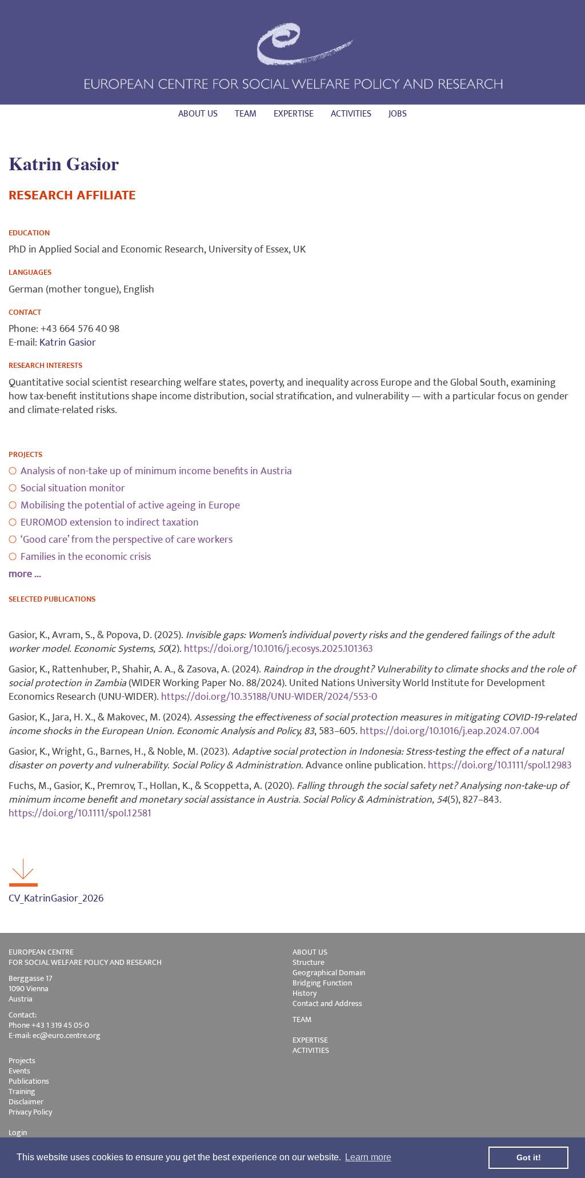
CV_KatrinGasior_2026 (56, 898)
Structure (308, 962)
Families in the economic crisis (86, 557)
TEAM (301, 1019)
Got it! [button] (528, 1157)
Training (22, 1091)
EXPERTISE (310, 1040)
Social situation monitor (73, 488)
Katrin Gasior (67, 342)
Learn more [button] (368, 1157)
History (304, 993)
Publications (29, 1081)
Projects (22, 1060)
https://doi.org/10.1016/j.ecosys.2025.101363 (278, 649)
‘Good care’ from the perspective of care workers (127, 539)
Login (18, 1132)
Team (246, 114)
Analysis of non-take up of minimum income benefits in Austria (156, 471)
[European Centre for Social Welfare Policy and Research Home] (292, 55)
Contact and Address (327, 1003)
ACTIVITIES (310, 1050)
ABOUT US (309, 952)
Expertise (294, 114)
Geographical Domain (328, 972)
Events (19, 1070)
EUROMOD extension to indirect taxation (110, 522)
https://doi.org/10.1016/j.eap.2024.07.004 (450, 731)
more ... (25, 574)
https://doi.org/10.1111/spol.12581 (80, 813)
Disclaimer (26, 1101)
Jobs (397, 114)
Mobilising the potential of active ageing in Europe (130, 505)
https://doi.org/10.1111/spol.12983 (500, 765)
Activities (351, 114)
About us (198, 114)
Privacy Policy (30, 1112)
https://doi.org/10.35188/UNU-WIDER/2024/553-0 (269, 697)
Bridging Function (322, 982)
